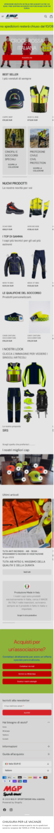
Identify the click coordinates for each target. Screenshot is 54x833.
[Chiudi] (49, 816)
